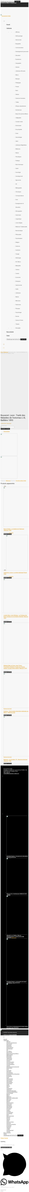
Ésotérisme (18, 59)
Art (16, 184)
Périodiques (18, 156)
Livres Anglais (19, 223)
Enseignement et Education (20, 205)
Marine (17, 297)
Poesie (17, 86)
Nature (17, 153)
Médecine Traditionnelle (21, 226)
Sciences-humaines (20, 98)
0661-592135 (7, 772)
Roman (17, 316)
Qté (6, 425)
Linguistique (18, 219)
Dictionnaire (18, 125)
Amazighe (18, 328)
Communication (19, 47)
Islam (17, 141)
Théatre (17, 324)
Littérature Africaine (20, 71)
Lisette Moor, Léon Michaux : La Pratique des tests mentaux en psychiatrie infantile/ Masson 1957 (16, 617)
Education (18, 55)
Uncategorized (19, 176)
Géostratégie (19, 137)
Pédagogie (18, 82)
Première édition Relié (21, 480)
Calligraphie (18, 117)
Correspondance (20, 195)
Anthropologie (19, 36)
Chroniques (18, 191)
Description (7, 431)
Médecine (18, 149)
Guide (17, 289)
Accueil (8, 24)
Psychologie (18, 312)
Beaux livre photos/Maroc (22, 114)
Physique (18, 308)
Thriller (17, 102)
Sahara (17, 94)
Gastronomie (19, 285)
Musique (18, 78)
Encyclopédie (19, 129)
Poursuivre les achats (6, 1147)
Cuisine (17, 273)
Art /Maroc (18, 261)
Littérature (18, 293)
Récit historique (19, 164)
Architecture (19, 110)
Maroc (17, 75)
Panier (8, 335)
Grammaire (18, 215)
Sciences (18, 246)
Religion (17, 242)
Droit (17, 199)
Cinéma (17, 269)
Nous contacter (10, 331)
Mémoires (18, 300)
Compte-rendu (19, 121)
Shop (2, 352)
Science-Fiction (19, 320)
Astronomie (18, 40)
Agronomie (18, 180)
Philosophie (18, 234)
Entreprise (18, 281)
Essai (17, 133)
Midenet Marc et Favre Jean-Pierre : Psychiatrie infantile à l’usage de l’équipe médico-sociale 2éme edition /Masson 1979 (15, 667)
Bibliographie (19, 188)
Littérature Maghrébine (21, 145)
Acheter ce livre (5, 428)
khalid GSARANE (13, 1034)
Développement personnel (22, 51)
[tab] (16, 431)
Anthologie (18, 258)
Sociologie (18, 172)
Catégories (9, 28)
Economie (18, 277)
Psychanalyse (19, 238)
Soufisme (18, 250)
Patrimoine (18, 304)
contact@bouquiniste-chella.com (11, 773)
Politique (18, 160)
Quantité (3, 425)
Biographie (18, 43)
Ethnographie (19, 211)
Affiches (18, 32)
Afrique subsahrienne (21, 106)
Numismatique (19, 230)
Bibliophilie (18, 265)
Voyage (17, 254)
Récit (17, 90)
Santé (17, 168)
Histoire (17, 67)
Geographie (18, 63)
